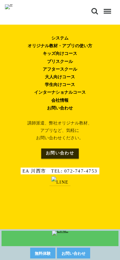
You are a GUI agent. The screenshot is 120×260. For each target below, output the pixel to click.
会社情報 (60, 100)
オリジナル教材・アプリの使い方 (60, 45)
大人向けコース (60, 76)
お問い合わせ (60, 107)
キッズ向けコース (60, 53)
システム (60, 37)
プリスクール (60, 61)
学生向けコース (60, 84)
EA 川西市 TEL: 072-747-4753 (60, 171)
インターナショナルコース (60, 92)
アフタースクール (60, 69)
